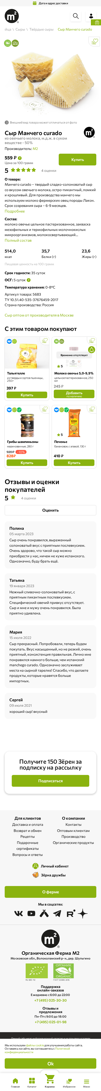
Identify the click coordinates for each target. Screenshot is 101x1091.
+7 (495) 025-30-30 (50, 1000)
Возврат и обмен (28, 830)
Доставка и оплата (27, 824)
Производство (73, 836)
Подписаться (50, 780)
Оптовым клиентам (73, 830)
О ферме (50, 891)
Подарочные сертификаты (27, 845)
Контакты (74, 824)
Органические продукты (73, 842)
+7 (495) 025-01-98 (50, 1022)
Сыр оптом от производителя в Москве (39, 315)
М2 (35, 148)
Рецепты (27, 836)
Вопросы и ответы (27, 854)
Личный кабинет (55, 866)
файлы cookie (35, 1045)
